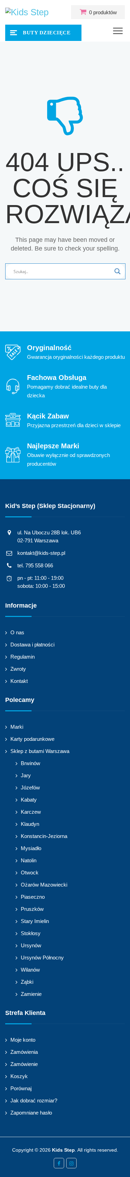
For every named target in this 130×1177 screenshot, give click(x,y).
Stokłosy (31, 933)
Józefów (30, 787)
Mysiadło (31, 848)
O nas (17, 632)
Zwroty (18, 669)
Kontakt (19, 681)
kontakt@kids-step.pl (41, 553)
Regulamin (22, 657)
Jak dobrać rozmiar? (33, 1100)
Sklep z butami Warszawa (39, 751)
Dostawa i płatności (32, 644)
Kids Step (63, 1150)
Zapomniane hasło (31, 1113)
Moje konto (22, 1040)
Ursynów (31, 945)
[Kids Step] (27, 12)
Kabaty (29, 800)
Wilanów (30, 970)
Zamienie (31, 994)
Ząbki (27, 982)
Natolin (28, 860)
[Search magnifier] (117, 271)
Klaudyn (30, 824)
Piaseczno (33, 897)
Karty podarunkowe (32, 739)
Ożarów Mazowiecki (44, 885)
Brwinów (30, 763)
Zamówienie (24, 1064)
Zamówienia (24, 1052)
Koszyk (19, 1076)
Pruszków (32, 909)
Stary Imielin (35, 921)
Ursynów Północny (42, 957)
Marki (16, 727)
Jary (26, 775)
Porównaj (21, 1088)
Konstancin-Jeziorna (44, 836)
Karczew (31, 812)
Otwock (29, 872)
